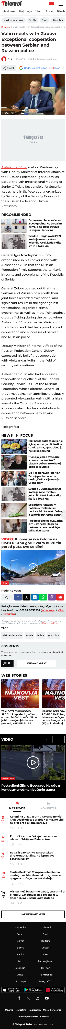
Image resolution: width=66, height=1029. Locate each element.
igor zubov (53, 635)
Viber (61, 610)
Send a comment (36, 663)
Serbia (40, 635)
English (5, 27)
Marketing (21, 1010)
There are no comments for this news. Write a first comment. (32, 654)
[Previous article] (2, 515)
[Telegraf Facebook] (19, 998)
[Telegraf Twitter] (28, 998)
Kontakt (44, 1016)
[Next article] (63, 515)
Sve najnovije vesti (33, 914)
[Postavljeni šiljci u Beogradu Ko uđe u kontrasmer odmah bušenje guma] (33, 762)
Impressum (35, 1010)
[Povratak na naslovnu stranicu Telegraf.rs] (11, 3)
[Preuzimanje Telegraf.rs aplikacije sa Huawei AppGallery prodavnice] (55, 990)
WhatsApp (48, 610)
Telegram (9, 614)
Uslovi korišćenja (50, 623)
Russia (29, 635)
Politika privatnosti (28, 1016)
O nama (9, 1010)
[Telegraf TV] (46, 998)
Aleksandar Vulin (14, 167)
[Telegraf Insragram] (37, 998)
